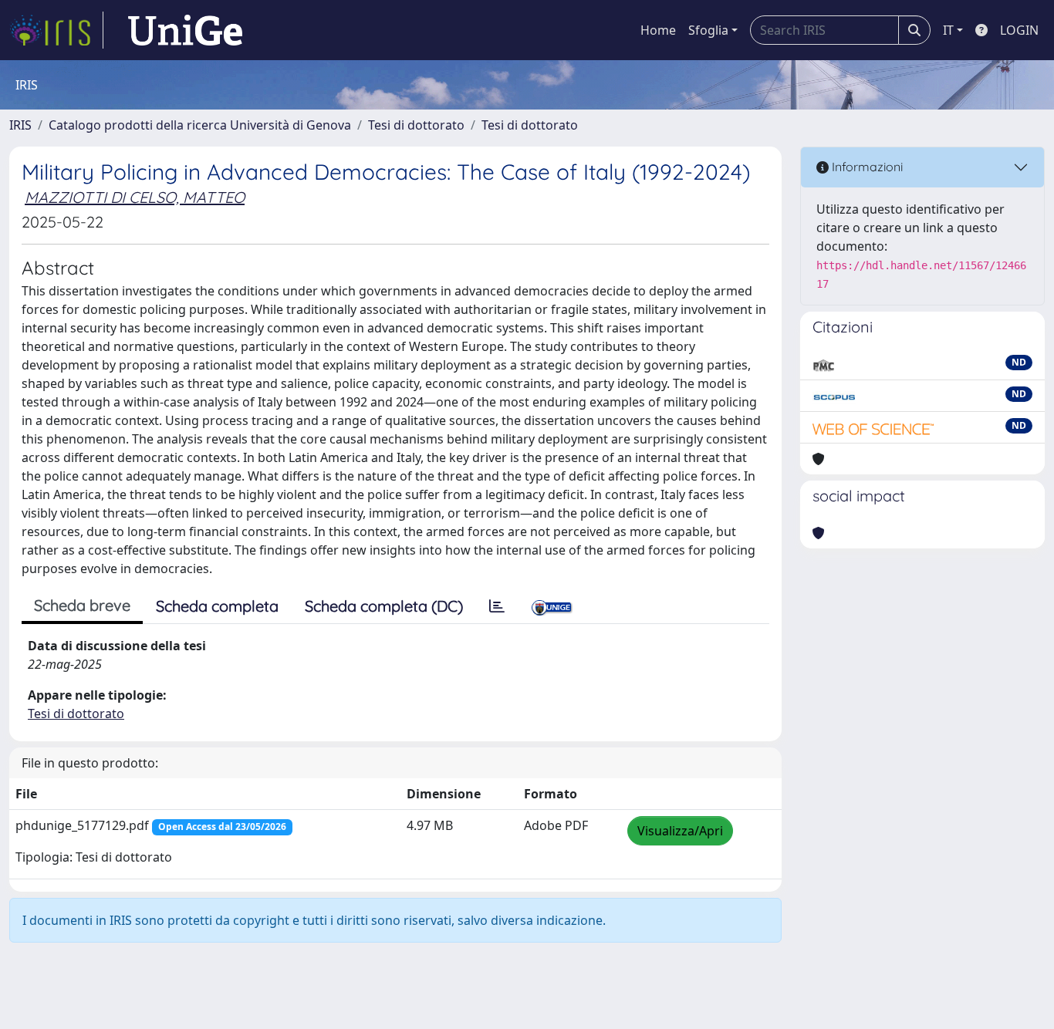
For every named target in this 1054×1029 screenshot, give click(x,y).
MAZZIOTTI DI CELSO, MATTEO (135, 197)
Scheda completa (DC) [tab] (384, 606)
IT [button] (948, 30)
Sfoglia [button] (708, 30)
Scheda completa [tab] (217, 606)
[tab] (497, 606)
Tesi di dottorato (416, 124)
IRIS (20, 124)
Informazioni (866, 166)
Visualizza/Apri (680, 830)
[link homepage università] (185, 30)
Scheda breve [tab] (82, 605)
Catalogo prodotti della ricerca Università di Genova (200, 124)
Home (658, 30)
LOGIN (1019, 30)
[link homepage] (56, 30)
